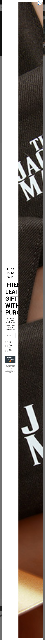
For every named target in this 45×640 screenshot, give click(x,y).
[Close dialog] (40, 3)
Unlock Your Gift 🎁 (10, 359)
